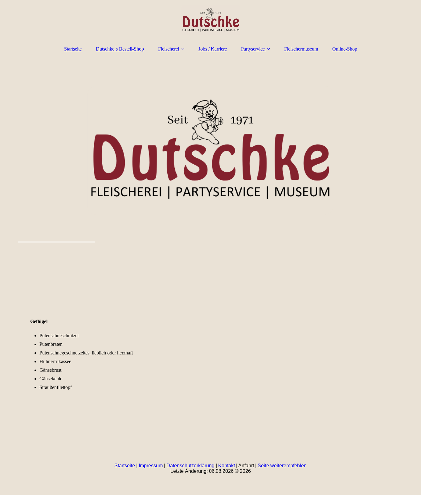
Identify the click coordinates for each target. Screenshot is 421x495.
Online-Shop (344, 48)
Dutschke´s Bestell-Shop (120, 48)
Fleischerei (168, 48)
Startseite (73, 48)
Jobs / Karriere (212, 48)
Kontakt (226, 465)
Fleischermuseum (301, 48)
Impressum (151, 465)
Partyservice (253, 48)
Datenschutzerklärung (190, 465)
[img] (210, 20)
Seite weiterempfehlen (282, 465)
